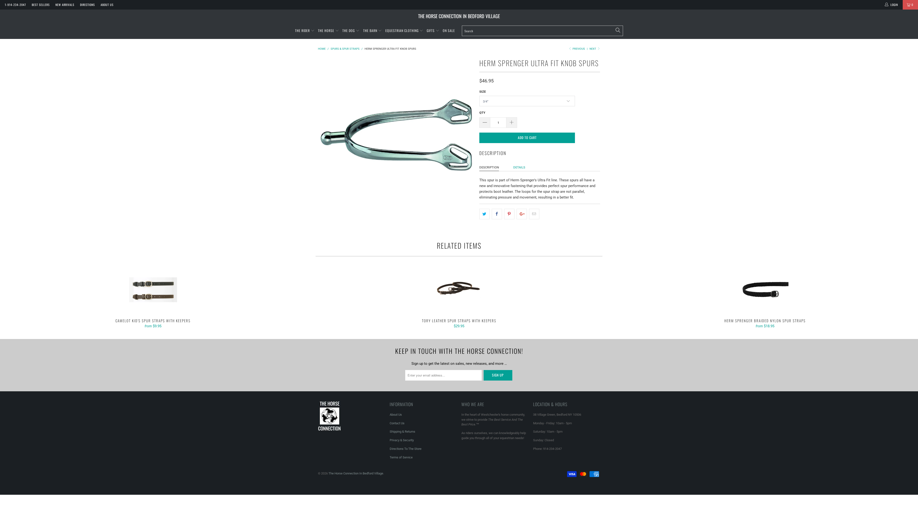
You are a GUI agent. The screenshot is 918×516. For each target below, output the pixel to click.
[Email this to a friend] (534, 214)
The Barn (370, 30)
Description (489, 167)
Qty (482, 112)
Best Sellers (41, 5)
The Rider (302, 30)
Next (593, 48)
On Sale (449, 30)
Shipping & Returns (402, 431)
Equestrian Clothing (402, 30)
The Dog (349, 30)
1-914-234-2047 (15, 5)
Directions (87, 5)
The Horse (326, 30)
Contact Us (397, 423)
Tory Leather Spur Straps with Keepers (459, 290)
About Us (107, 5)
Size (482, 91)
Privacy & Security (402, 440)
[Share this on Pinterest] (509, 214)
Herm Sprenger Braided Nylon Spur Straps (765, 290)
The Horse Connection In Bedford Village (459, 16)
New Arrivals (64, 5)
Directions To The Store (405, 449)
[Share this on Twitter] (484, 214)
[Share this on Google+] (522, 214)
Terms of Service (401, 457)
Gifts (431, 30)
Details (519, 167)
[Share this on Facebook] (497, 214)
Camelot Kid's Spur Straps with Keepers (153, 290)
